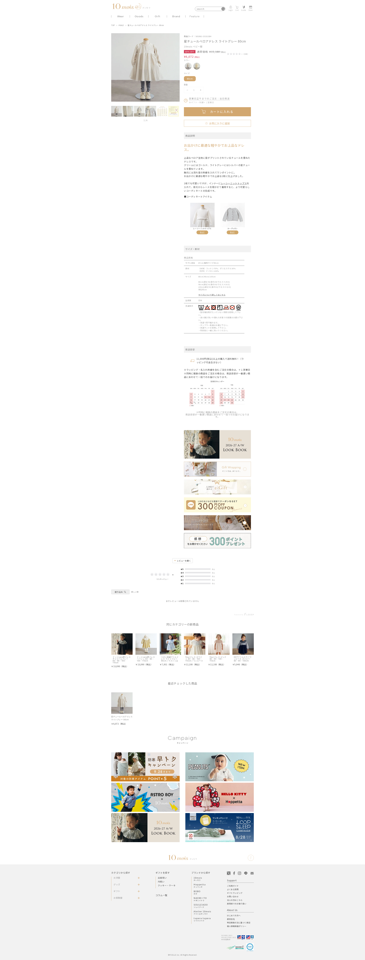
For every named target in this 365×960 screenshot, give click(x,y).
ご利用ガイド (233, 885)
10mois (198, 878)
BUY (202, 232)
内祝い (161, 881)
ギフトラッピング (235, 893)
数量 (186, 84)
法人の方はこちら (235, 900)
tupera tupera (202, 919)
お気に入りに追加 (217, 123)
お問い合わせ (233, 896)
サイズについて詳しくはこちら (211, 294)
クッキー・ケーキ (167, 885)
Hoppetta (200, 885)
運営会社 (231, 919)
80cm (190, 78)
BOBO (197, 892)
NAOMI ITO (200, 899)
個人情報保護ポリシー (236, 926)
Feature (194, 16)
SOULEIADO (201, 905)
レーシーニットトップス (234, 183)
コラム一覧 (161, 895)
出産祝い (162, 877)
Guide (243, 10)
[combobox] (210, 9)
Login (231, 10)
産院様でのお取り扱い (236, 903)
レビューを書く (184, 560)
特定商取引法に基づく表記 (238, 922)
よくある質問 (233, 889)
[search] (223, 9)
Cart (237, 10)
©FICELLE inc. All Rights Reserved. (182, 955)
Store (250, 10)
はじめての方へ (234, 915)
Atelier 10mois (202, 912)
